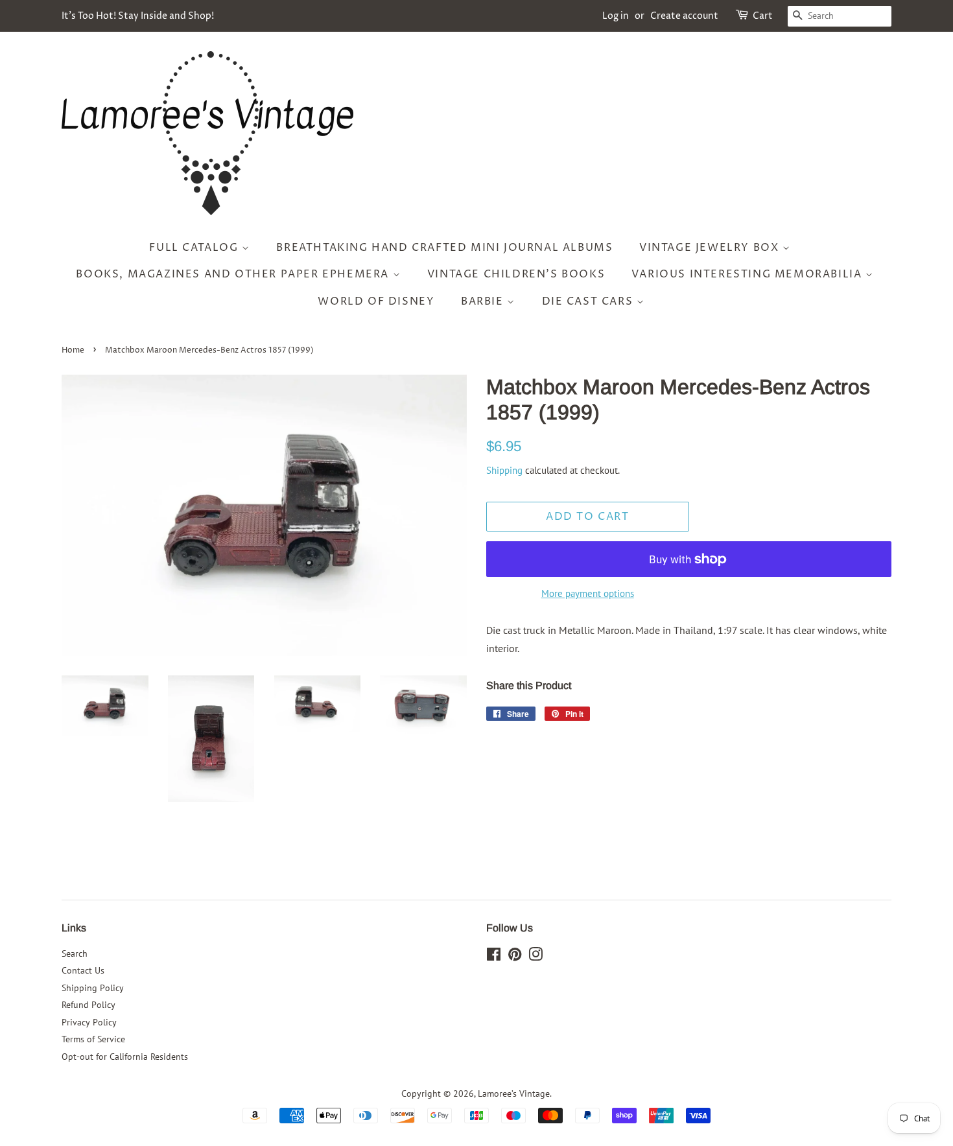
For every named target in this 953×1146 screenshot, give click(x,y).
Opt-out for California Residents (125, 1056)
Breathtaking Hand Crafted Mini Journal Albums (444, 247)
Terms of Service (93, 1039)
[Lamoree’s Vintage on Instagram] (535, 957)
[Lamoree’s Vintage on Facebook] (493, 957)
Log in (615, 16)
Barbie (484, 301)
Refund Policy (88, 1005)
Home (73, 350)
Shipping (504, 470)
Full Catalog (195, 247)
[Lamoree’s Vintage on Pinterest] (515, 957)
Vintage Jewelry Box (710, 247)
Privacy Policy (89, 1022)
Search (75, 953)
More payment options (587, 593)
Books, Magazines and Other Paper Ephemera (234, 274)
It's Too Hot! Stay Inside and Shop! (138, 16)
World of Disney (376, 301)
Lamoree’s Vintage (514, 1093)
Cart (763, 16)
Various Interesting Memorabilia (748, 274)
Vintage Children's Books (516, 274)
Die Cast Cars (589, 301)
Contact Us (83, 970)
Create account (684, 16)
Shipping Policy (93, 988)
